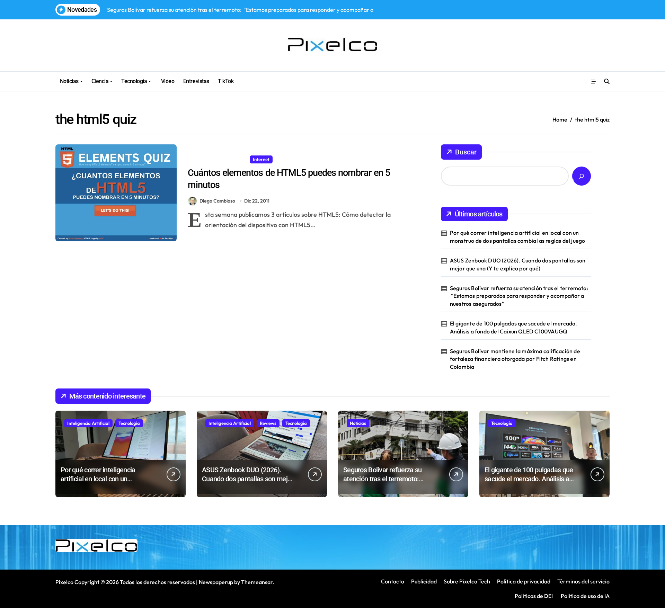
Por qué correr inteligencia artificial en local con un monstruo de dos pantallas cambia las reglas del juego (517, 236)
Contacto (392, 581)
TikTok (225, 81)
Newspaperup (216, 582)
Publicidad (424, 581)
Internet (261, 159)
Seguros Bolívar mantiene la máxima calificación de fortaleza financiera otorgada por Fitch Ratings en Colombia (515, 359)
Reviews (268, 423)
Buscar (466, 152)
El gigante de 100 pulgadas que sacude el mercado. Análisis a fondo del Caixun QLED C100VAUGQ (513, 327)
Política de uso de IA (585, 595)
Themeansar (257, 582)
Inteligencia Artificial (88, 423)
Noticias (69, 81)
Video (167, 81)
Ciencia (100, 81)
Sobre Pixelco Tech (467, 581)
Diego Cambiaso (217, 201)
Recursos (287, 159)
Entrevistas (196, 81)
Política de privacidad (523, 581)
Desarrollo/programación (217, 159)
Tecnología (134, 81)
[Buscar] (581, 176)
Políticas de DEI (534, 595)
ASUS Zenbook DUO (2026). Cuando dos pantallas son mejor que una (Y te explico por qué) (518, 264)
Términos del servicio (583, 581)
